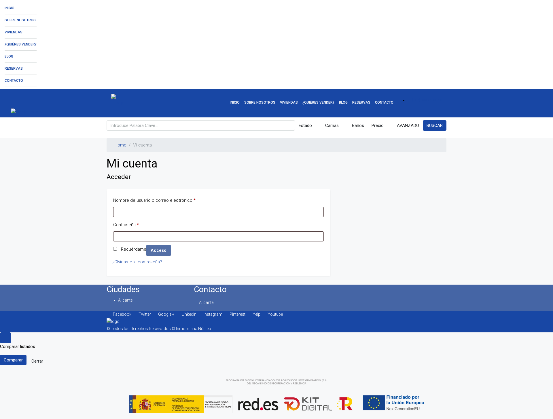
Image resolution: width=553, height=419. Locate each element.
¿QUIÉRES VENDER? (21, 44)
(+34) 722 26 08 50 (426, 100)
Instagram (213, 314)
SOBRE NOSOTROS (20, 20)
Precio (378, 125)
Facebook (122, 314)
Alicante (125, 300)
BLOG (9, 56)
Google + (166, 314)
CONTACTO (14, 81)
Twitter (145, 314)
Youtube (275, 314)
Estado (305, 125)
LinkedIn (189, 314)
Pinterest (237, 314)
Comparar (13, 360)
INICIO (9, 8)
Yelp (256, 314)
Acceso (158, 250)
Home (120, 145)
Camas (331, 125)
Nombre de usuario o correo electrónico (154, 199)
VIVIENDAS (13, 32)
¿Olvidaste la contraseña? (137, 261)
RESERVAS (14, 68)
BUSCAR (435, 125)
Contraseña (126, 223)
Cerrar (37, 361)
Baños (357, 125)
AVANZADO (407, 125)
